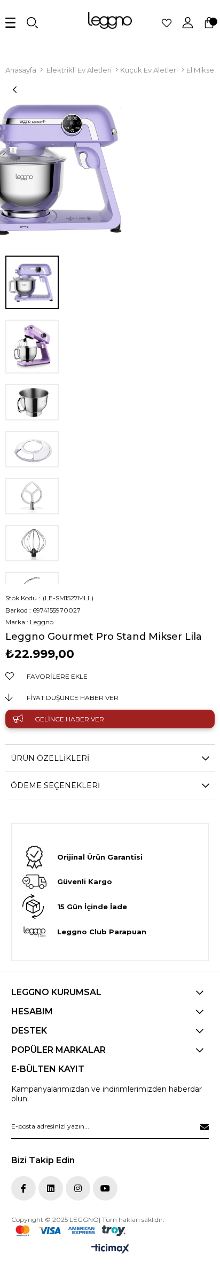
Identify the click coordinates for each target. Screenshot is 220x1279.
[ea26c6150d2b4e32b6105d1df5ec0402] (70, 1230)
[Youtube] (105, 1188)
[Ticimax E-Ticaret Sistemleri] (110, 1249)
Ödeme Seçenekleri (55, 785)
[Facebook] (23, 1188)
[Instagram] (78, 1188)
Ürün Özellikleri (50, 758)
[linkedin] (50, 1188)
